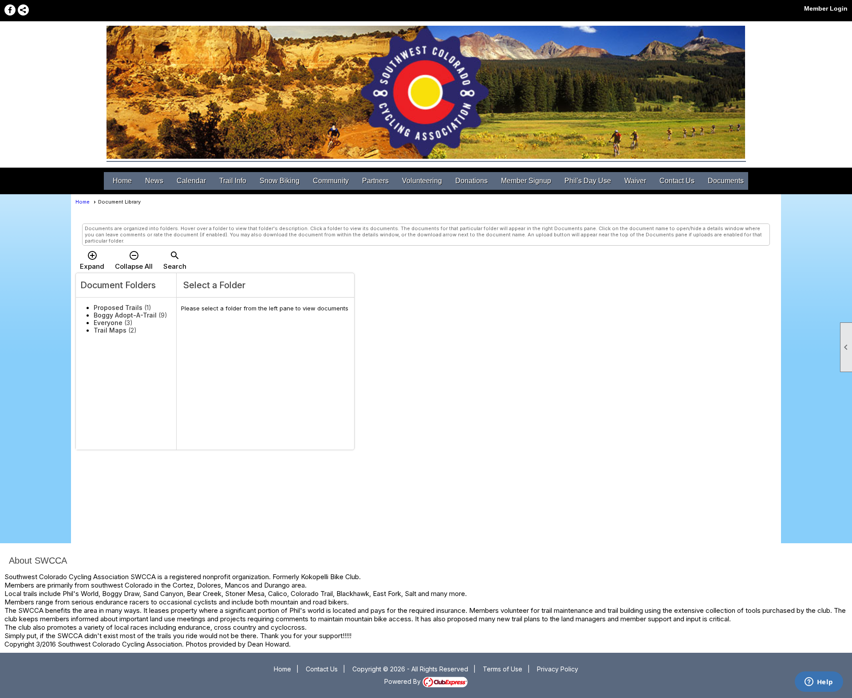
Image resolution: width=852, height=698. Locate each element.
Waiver (635, 180)
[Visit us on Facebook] (10, 10)
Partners (375, 180)
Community (331, 180)
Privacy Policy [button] (557, 669)
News (154, 180)
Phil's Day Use (587, 180)
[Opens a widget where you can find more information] (818, 682)
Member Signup (526, 180)
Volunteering (422, 180)
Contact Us (676, 180)
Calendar (191, 180)
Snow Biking (280, 180)
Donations (471, 180)
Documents (726, 180)
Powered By (403, 681)
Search (174, 260)
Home (122, 180)
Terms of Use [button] (502, 669)
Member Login (826, 8)
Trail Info (232, 180)
